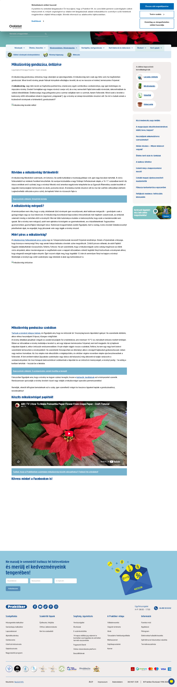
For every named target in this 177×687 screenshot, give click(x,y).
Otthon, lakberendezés (48, 627)
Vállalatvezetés (113, 623)
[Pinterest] (51, 607)
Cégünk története (114, 627)
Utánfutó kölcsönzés (14, 644)
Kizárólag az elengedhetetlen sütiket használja (157, 23)
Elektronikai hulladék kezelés (152, 636)
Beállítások (36, 21)
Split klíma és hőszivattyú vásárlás (154, 640)
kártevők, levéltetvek (85, 377)
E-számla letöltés (80, 631)
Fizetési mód (146, 623)
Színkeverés (10, 640)
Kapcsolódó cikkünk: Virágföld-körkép (30, 199)
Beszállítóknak (79, 653)
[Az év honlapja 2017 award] (52, 668)
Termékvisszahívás (148, 644)
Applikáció (145, 627)
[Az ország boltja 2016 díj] (43, 668)
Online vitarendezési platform (84, 649)
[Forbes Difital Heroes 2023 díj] (17, 668)
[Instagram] (56, 607)
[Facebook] (35, 607)
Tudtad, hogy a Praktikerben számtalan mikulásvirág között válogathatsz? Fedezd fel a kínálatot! (55, 472)
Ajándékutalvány (12, 636)
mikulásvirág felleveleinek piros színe (30, 240)
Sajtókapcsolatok (114, 644)
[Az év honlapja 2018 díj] (25, 668)
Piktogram (145, 631)
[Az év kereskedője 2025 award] (96, 668)
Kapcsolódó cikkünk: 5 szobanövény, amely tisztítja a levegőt (40, 371)
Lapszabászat (11, 631)
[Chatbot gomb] (171, 681)
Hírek (109, 631)
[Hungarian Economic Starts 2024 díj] (9, 668)
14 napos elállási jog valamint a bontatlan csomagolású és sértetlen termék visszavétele (87, 638)
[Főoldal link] (16, 607)
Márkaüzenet (112, 640)
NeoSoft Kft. (19, 682)
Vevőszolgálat (78, 623)
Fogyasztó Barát (79, 645)
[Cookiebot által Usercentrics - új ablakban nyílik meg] (15, 27)
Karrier (109, 649)
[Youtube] (40, 607)
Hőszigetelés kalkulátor (14, 623)
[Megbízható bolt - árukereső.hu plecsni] (61, 668)
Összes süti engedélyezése (156, 6)
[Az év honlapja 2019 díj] (33, 668)
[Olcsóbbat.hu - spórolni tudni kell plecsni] (85, 668)
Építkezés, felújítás (47, 623)
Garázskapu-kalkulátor (14, 627)
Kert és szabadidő (46, 631)
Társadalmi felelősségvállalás (118, 636)
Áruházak (77, 627)
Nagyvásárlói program (14, 653)
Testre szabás (155, 14)
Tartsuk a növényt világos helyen (26, 333)
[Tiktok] (45, 607)
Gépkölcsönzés (11, 649)
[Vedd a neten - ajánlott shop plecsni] (72, 668)
